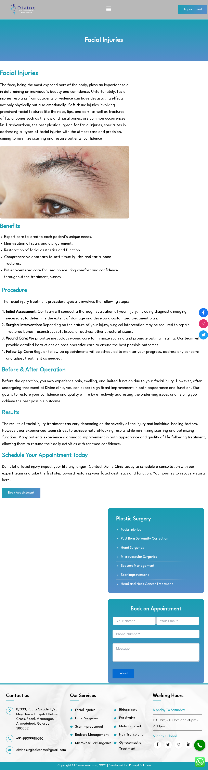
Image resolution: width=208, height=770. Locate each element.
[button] (109, 9)
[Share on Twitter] (168, 745)
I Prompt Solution (139, 765)
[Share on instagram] (178, 745)
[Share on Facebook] (157, 745)
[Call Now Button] (199, 745)
